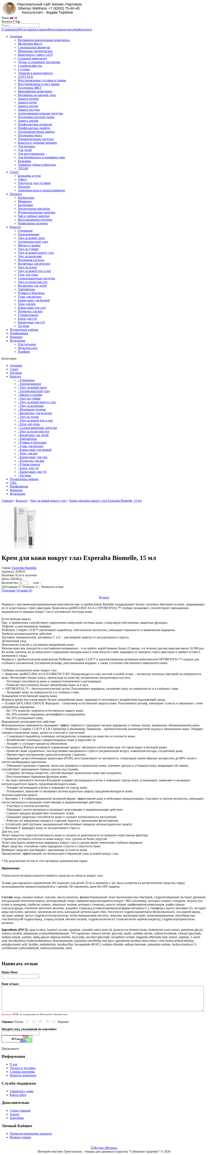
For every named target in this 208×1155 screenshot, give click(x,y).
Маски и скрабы (29, 245)
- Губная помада (29, 464)
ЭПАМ (23, 168)
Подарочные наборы (24, 329)
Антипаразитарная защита (36, 131)
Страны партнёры (22, 1071)
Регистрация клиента (33, 29)
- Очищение (26, 380)
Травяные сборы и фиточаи (37, 164)
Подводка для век (30, 311)
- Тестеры (24, 475)
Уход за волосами (30, 256)
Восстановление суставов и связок (42, 80)
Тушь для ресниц (29, 296)
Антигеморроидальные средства (40, 113)
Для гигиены (27, 344)
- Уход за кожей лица (32, 387)
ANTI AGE (25, 76)
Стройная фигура (30, 65)
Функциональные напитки (36, 212)
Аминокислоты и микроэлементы (41, 190)
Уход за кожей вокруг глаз (36, 252)
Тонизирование (28, 234)
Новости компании (23, 1075)
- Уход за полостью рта (33, 431)
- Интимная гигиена (32, 409)
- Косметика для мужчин (35, 413)
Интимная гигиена (31, 260)
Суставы (24, 69)
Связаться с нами (22, 1091)
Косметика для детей (32, 285)
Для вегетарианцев (31, 153)
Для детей (25, 150)
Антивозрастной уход (33, 241)
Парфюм (24, 351)
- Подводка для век (31, 460)
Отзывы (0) (24, 590)
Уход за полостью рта (32, 282)
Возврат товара (20, 1137)
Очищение (25, 230)
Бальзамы (24, 161)
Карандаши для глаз (32, 307)
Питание (16, 194)
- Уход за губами (29, 398)
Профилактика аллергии (35, 124)
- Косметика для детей (33, 435)
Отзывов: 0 (29, 586)
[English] (15, 18)
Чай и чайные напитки (34, 216)
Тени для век (27, 304)
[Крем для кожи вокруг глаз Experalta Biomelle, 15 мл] (25, 548)
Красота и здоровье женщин (37, 142)
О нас (14, 1064)
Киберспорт (26, 197)
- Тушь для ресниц (30, 446)
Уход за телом (27, 267)
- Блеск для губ (28, 468)
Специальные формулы (34, 47)
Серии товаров (20, 1110)
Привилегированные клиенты (31, 1133)
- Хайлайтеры (27, 438)
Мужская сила (28, 348)
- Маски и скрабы (30, 394)
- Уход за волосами (31, 405)
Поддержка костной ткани (36, 117)
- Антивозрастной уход (34, 391)
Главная (7, 500)
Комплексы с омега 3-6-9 (35, 54)
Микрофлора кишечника (35, 91)
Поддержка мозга (30, 135)
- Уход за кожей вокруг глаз (37, 402)
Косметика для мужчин (34, 263)
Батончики (25, 205)
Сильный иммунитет (32, 58)
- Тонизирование (29, 383)
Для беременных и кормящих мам (41, 157)
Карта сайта (18, 1095)
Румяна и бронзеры (31, 293)
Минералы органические (35, 51)
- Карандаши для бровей (35, 449)
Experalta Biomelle (24, 568)
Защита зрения (28, 120)
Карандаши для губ (31, 322)
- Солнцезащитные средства (37, 427)
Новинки (16, 337)
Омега (22, 179)
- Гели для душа (29, 424)
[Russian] (11, 18)
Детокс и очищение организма (39, 62)
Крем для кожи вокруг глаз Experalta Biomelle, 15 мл (105, 500)
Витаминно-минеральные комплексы (44, 40)
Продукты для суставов (34, 183)
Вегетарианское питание (35, 219)
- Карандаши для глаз (32, 457)
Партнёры (17, 1118)
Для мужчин (26, 146)
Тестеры (23, 326)
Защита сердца (28, 106)
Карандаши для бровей (34, 300)
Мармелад (25, 201)
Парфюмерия (19, 333)
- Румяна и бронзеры (32, 442)
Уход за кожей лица (31, 238)
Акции (14, 1114)
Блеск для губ (27, 318)
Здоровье (16, 36)
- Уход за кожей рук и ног (35, 420)
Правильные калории (33, 223)
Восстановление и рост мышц (39, 84)
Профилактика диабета (34, 128)
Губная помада (28, 315)
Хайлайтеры (26, 289)
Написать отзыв (52, 586)
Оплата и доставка (23, 1068)
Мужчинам (17, 340)
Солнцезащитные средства (36, 278)
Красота (15, 227)
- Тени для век (28, 453)
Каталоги (85, 29)
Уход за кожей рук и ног (34, 271)
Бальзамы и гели (29, 175)
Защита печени (28, 98)
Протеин (24, 186)
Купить (104, 597)
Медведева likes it (30, 43)
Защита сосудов (29, 109)
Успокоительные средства (36, 139)
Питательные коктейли (34, 208)
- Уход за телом (28, 416)
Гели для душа (28, 274)
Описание (9, 590)
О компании (10, 29)
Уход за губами (28, 249)
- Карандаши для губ (32, 471)
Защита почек (27, 102)
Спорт (14, 172)
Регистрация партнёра (63, 29)
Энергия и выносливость (35, 73)
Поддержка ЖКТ (29, 87)
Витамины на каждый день (37, 95)
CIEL (13, 482)
